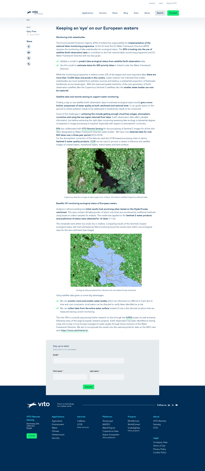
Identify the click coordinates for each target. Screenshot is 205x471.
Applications (87, 13)
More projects (133, 431)
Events (152, 3)
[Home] (35, 12)
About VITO (172, 3)
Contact (173, 13)
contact (31, 435)
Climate (55, 431)
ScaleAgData (134, 427)
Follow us (161, 405)
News (115, 13)
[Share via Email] (29, 64)
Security (55, 438)
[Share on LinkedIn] (29, 52)
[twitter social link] (173, 405)
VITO (155, 427)
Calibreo (81, 421)
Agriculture (57, 421)
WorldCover (133, 421)
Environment (58, 424)
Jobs (161, 3)
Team (136, 13)
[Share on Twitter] (29, 58)
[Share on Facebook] (29, 46)
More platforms (108, 437)
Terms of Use (159, 445)
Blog (126, 13)
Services (103, 13)
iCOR (93, 141)
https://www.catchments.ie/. (75, 330)
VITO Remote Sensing (92, 128)
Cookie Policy (159, 452)
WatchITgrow (108, 427)
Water (54, 427)
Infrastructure (58, 434)
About (147, 13)
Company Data (160, 442)
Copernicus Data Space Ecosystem (110, 433)
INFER (129, 317)
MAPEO (106, 424)
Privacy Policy (159, 449)
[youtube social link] (176, 405)
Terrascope (107, 421)
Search (160, 13)
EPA (58, 128)
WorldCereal (134, 424)
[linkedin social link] (169, 405)
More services (83, 427)
